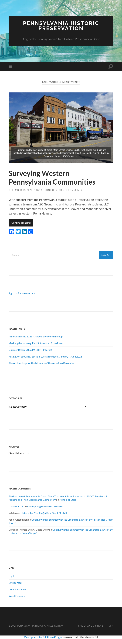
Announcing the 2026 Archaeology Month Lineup (36, 336)
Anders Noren (96, 625)
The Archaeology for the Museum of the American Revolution (42, 363)
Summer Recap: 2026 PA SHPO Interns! (30, 349)
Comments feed (17, 589)
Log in (12, 575)
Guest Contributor (49, 190)
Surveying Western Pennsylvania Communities (52, 177)
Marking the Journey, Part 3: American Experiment (36, 343)
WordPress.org (17, 595)
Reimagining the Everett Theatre (44, 506)
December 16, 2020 (20, 190)
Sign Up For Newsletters (22, 293)
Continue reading (20, 222)
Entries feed (15, 582)
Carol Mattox (16, 506)
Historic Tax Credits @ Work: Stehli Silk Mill (44, 513)
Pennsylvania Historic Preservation (61, 25)
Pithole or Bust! (68, 499)
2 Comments (74, 190)
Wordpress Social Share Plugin (43, 637)
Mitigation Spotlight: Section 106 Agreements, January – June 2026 (45, 356)
